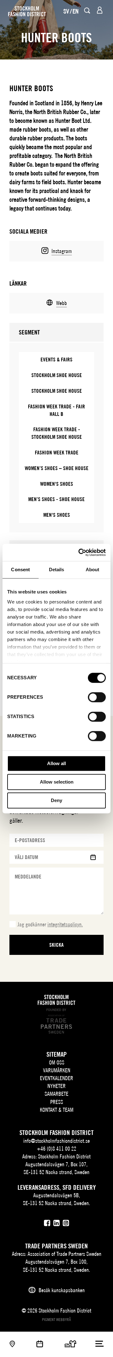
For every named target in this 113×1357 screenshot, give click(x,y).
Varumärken (56, 1070)
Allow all (56, 763)
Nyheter (56, 1086)
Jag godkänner (50, 924)
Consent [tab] (20, 569)
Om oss (56, 1062)
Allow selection (56, 782)
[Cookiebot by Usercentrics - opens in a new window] (80, 552)
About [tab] (93, 569)
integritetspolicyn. (65, 924)
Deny (56, 800)
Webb (61, 303)
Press (56, 1102)
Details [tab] (56, 569)
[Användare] (100, 10)
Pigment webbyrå (56, 1319)
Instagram (61, 251)
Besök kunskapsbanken (62, 1290)
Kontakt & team (56, 1109)
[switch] (97, 697)
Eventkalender (56, 1078)
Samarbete (56, 1093)
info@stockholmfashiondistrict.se (56, 1140)
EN (75, 11)
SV (66, 11)
